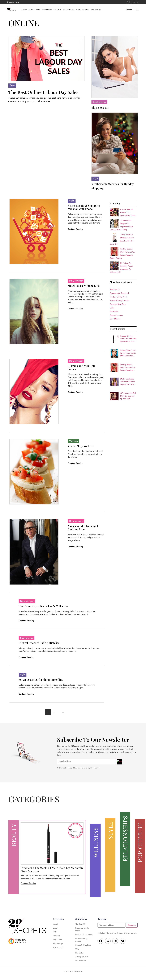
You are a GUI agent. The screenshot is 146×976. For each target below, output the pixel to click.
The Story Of (96, 10)
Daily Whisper (76, 280)
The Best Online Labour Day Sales (43, 92)
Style (38, 10)
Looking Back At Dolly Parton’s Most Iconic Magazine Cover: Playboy (127, 367)
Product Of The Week (118, 297)
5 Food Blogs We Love (81, 446)
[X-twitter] (108, 941)
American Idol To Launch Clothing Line (83, 527)
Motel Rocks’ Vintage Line (84, 285)
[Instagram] (115, 941)
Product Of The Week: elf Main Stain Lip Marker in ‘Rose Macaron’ (128, 339)
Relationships (68, 10)
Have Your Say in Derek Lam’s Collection (44, 606)
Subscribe (132, 925)
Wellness (57, 10)
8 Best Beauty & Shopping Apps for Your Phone (84, 207)
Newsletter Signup (13, 2)
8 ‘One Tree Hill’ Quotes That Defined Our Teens (127, 212)
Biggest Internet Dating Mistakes (39, 643)
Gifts (112, 308)
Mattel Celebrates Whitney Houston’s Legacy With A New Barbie (128, 382)
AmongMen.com (116, 315)
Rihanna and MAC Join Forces (82, 367)
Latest (24, 10)
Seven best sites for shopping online (41, 679)
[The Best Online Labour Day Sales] (46, 58)
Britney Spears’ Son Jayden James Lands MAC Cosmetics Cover (128, 353)
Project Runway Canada (119, 300)
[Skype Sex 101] (114, 67)
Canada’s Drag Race (118, 304)
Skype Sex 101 (99, 107)
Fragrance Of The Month (119, 293)
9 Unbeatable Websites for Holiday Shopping (112, 186)
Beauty (31, 10)
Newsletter (114, 311)
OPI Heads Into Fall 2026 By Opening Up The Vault (128, 396)
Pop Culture (47, 10)
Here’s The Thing (82, 10)
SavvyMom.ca (115, 319)
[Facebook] (100, 941)
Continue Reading (75, 229)
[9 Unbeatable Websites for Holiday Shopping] (114, 143)
